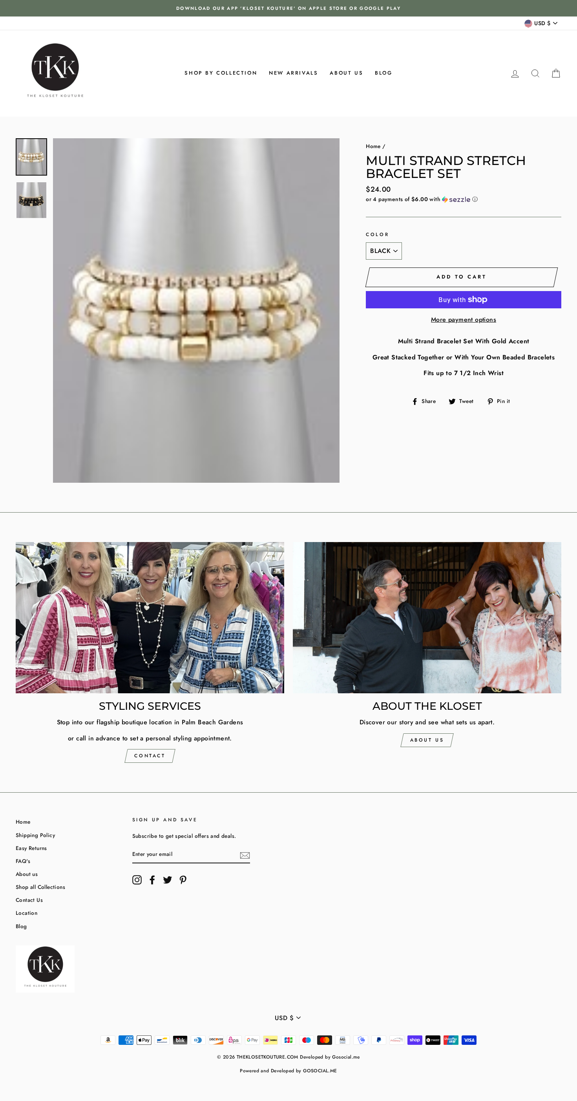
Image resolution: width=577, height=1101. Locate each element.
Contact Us (29, 900)
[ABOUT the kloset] (427, 617)
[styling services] (150, 617)
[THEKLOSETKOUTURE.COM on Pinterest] (183, 880)
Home (373, 146)
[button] (463, 199)
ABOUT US (427, 740)
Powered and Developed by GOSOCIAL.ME (288, 1070)
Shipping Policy (35, 835)
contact (149, 755)
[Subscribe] (245, 855)
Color (377, 234)
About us (346, 73)
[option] (288, 8)
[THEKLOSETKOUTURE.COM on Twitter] (167, 880)
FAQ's (23, 861)
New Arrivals (293, 73)
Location (26, 913)
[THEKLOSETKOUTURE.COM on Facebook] (152, 880)
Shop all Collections (40, 887)
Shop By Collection (220, 73)
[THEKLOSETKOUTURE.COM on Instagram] (137, 880)
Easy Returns (31, 848)
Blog (383, 73)
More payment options (463, 319)
